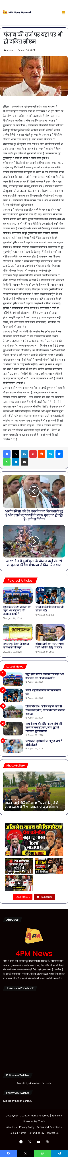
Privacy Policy (26, 1127)
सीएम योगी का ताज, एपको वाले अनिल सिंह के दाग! (50, 645)
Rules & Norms (18, 1132)
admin (10, 50)
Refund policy (36, 1132)
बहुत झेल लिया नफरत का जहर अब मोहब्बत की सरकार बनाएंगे (17, 610)
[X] (15, 454)
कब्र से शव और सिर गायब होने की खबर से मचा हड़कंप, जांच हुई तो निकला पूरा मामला (44, 727)
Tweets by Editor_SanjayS (17, 1100)
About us (11, 1127)
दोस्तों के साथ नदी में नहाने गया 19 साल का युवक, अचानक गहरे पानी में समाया (45, 710)
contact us (53, 1132)
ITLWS (41, 1121)
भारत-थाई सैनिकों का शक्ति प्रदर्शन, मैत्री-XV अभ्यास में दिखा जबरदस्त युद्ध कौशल (32, 805)
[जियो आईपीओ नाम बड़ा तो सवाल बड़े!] (50, 595)
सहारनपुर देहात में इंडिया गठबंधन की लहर (16, 645)
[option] (34, 791)
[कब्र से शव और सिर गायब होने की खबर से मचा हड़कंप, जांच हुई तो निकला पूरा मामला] (13, 728)
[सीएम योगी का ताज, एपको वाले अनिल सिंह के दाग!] (50, 632)
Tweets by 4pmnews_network (34, 1083)
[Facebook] (7, 454)
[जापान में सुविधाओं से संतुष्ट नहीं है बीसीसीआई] (13, 746)
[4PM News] (17, 12)
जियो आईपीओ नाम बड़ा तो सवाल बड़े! (49, 608)
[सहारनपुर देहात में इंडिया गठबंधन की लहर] (18, 632)
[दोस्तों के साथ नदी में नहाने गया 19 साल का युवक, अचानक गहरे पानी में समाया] (13, 711)
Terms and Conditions (49, 1127)
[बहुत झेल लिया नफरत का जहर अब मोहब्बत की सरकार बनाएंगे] (18, 595)
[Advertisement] (45, 13)
